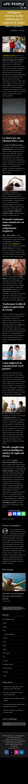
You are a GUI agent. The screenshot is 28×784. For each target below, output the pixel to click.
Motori (4, 645)
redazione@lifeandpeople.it (15, 739)
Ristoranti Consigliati (9, 634)
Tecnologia (5, 672)
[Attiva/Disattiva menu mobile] (25, 8)
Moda (4, 641)
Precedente (14, 30)
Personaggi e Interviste (8, 664)
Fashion (5, 627)
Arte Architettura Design (8, 619)
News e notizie (10, 519)
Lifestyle (4, 519)
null (4, 657)
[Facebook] (15, 514)
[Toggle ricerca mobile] (21, 8)
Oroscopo (5, 660)
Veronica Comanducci (11, 525)
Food (4, 630)
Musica (4, 649)
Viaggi (4, 675)
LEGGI (17, 748)
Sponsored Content (7, 668)
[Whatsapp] (23, 514)
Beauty (4, 623)
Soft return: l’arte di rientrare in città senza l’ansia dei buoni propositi (13, 596)
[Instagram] (10, 514)
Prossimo (21, 30)
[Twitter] (19, 514)
